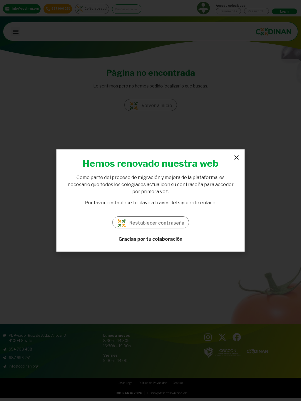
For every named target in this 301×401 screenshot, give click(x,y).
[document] (150, 200)
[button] (236, 157)
